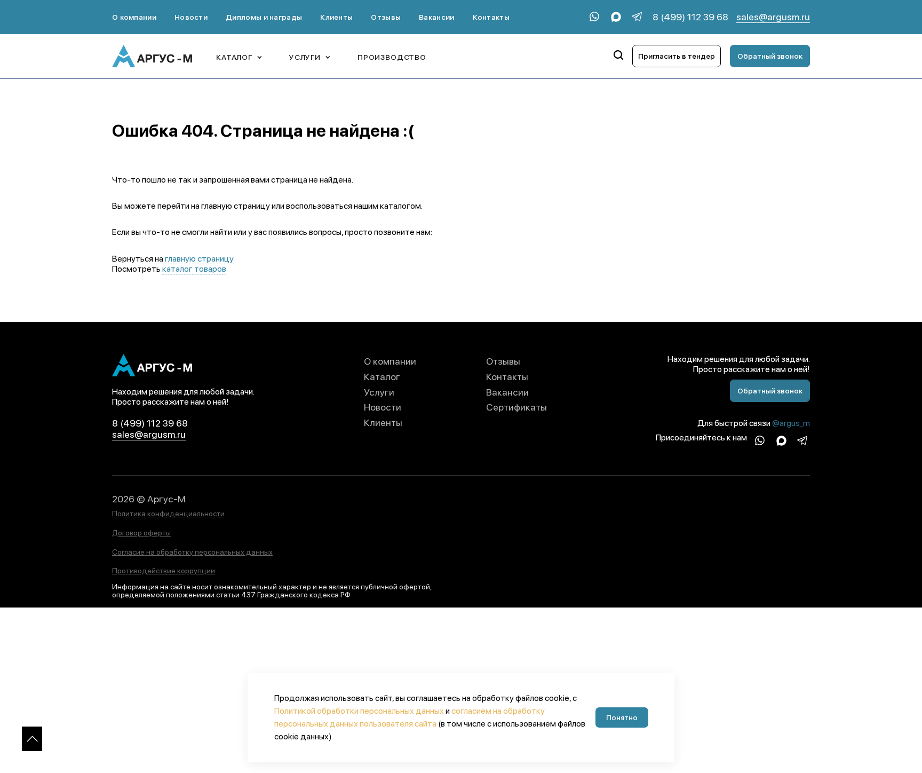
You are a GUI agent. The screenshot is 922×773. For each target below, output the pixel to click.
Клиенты (336, 17)
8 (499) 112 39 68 (690, 16)
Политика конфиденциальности (168, 513)
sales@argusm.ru (773, 16)
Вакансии (436, 17)
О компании (134, 17)
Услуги (379, 392)
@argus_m (791, 423)
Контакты (491, 17)
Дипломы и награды (264, 17)
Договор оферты (141, 533)
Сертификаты (516, 407)
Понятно (622, 717)
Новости (191, 17)
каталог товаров (194, 269)
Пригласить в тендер (676, 56)
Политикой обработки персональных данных (359, 711)
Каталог (382, 376)
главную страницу (199, 259)
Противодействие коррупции (163, 570)
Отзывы (386, 17)
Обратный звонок (769, 56)
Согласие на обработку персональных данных (192, 552)
